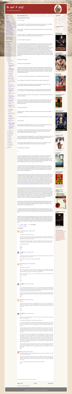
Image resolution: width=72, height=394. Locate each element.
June (9, 138)
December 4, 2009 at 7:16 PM (29, 313)
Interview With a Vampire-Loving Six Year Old (11, 69)
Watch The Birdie (11, 78)
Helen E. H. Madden (23, 226)
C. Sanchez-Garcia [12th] (10, 26)
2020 (8, 43)
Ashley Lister (22, 263)
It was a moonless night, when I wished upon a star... (11, 127)
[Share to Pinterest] (35, 224)
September (10, 133)
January (9, 145)
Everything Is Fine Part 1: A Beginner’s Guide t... (11, 106)
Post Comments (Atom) (26, 385)
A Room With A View (27, 182)
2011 (8, 56)
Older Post (50, 383)
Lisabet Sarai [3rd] (9, 22)
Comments (59, 30)
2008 (8, 147)
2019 (8, 44)
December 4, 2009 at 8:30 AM (29, 252)
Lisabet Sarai (22, 230)
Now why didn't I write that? (11, 110)
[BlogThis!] (32, 224)
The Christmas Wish (11, 81)
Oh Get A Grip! (15, 7)
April (9, 141)
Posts (58, 28)
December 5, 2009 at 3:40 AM (28, 351)
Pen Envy (9, 111)
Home (35, 383)
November (10, 130)
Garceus (21, 299)
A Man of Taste (10, 63)
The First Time (10, 84)
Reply (21, 248)
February (10, 144)
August (9, 135)
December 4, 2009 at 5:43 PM (28, 299)
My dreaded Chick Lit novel (11, 118)
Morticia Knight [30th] (9, 34)
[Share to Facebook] (34, 224)
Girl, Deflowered (10, 98)
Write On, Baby (10, 71)
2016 (8, 49)
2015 (8, 50)
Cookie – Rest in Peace (11, 103)
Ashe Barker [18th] (9, 29)
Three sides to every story (10, 73)
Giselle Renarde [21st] (10, 30)
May (9, 139)
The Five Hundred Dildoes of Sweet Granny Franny (11, 123)
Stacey (21, 351)
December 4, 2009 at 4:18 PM (29, 283)
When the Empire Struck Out (11, 101)
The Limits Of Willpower (10, 116)
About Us (7, 18)
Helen (21, 252)
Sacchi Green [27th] (9, 33)
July (9, 136)
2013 (8, 53)
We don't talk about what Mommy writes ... (11, 66)
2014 (8, 52)
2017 (8, 47)
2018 (8, 46)
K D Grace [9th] (8, 25)
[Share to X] (33, 224)
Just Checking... (10, 75)
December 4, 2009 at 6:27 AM (30, 230)
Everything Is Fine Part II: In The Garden (11, 90)
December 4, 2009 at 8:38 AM (30, 263)
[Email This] (31, 224)
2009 (8, 59)
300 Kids (9, 62)
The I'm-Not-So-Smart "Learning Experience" (11, 96)
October (9, 132)
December (10, 60)
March (9, 142)
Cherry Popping (10, 88)
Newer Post (20, 383)
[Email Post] (29, 224)
